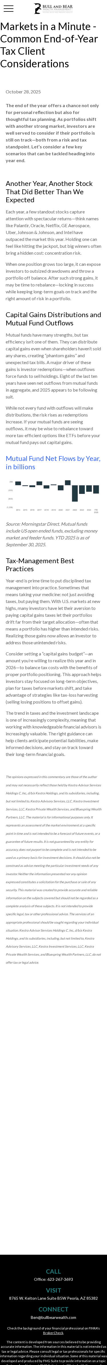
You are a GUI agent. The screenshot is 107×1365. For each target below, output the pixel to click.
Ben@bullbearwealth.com (53, 1317)
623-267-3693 (60, 1279)
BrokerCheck (53, 1333)
